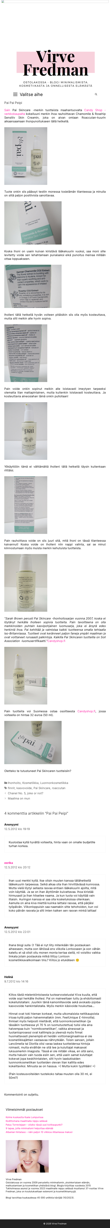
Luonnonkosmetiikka (54, 783)
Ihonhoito (14, 783)
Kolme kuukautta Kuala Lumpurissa (24, 1117)
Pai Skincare (42, 788)
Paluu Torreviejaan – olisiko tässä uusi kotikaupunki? (34, 1124)
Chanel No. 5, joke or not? (25, 793)
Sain (7, 110)
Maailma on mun (19, 798)
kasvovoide (24, 788)
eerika (8, 863)
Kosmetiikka (30, 783)
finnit (11, 788)
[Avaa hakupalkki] (96, 94)
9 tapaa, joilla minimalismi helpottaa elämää (29, 1128)
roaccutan (58, 788)
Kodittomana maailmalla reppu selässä (26, 1120)
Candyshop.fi (56, 641)
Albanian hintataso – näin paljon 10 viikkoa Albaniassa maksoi (39, 1132)
